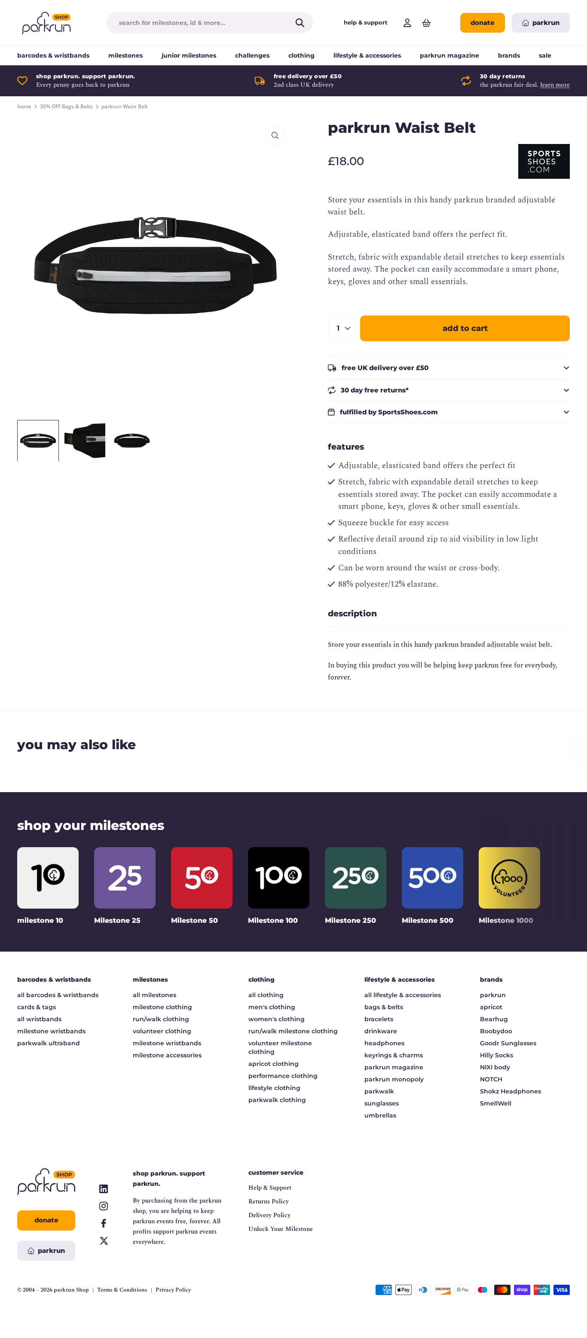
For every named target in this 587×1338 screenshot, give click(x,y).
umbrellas (380, 1115)
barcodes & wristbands (53, 55)
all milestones (154, 995)
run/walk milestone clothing (293, 1031)
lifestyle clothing (274, 1088)
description (352, 613)
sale (545, 55)
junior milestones (189, 55)
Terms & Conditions (122, 1290)
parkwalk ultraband (48, 1043)
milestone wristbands (51, 1031)
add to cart (465, 328)
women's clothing (276, 1019)
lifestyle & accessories (367, 55)
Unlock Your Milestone (280, 1229)
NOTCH (491, 1079)
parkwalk (379, 1091)
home (24, 106)
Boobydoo (496, 1031)
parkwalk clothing (277, 1100)
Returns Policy (268, 1201)
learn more (555, 84)
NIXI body (495, 1067)
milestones (125, 55)
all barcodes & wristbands (57, 995)
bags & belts (383, 1007)
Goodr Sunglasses (508, 1043)
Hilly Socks (496, 1055)
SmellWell (495, 1103)
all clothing (266, 995)
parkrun (493, 995)
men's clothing (271, 1007)
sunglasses (381, 1103)
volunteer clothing (162, 1031)
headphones (384, 1043)
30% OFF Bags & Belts (66, 106)
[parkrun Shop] (46, 23)
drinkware (380, 1031)
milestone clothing (162, 1007)
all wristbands (39, 1019)
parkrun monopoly (394, 1079)
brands (509, 55)
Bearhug (494, 1019)
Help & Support (269, 1187)
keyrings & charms (393, 1055)
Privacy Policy (173, 1290)
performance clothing (283, 1076)
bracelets (378, 1019)
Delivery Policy (269, 1215)
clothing (301, 55)
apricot (491, 1007)
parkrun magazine (449, 55)
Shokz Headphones (510, 1091)
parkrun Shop (71, 1290)
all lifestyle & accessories (402, 995)
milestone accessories (167, 1055)
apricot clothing (273, 1064)
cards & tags (36, 1007)
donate (483, 22)
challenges (252, 55)
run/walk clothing (161, 1019)
